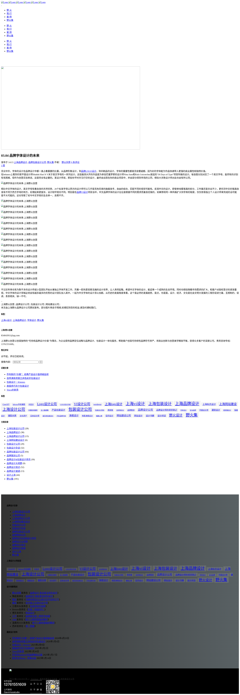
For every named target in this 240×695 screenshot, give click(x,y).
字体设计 (31, 320)
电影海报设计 (87, 416)
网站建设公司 (124, 415)
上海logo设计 (113, 404)
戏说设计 (30, 613)
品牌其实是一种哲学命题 (38, 616)
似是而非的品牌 (38, 606)
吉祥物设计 (120, 410)
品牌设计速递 (13, 471)
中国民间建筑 (33, 410)
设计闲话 (162, 415)
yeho (14, 619)
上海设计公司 (13, 409)
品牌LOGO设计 (88, 171)
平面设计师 (203, 410)
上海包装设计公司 (15, 428)
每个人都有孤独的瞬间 (36, 619)
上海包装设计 (160, 404)
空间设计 (109, 416)
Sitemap (34, 679)
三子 (14, 616)
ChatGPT (5, 404)
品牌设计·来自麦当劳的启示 (43, 593)
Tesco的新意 (12, 390)
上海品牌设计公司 (15, 436)
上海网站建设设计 (15, 440)
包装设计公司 (80, 409)
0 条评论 (75, 162)
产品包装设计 (58, 410)
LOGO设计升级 (65, 404)
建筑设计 (216, 410)
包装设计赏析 (99, 410)
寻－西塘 (30, 626)
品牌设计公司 (145, 409)
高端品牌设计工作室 (48, 679)
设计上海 (11, 475)
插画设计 (30, 580)
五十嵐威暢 (44, 410)
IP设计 (31, 404)
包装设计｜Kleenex (16, 382)
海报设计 (74, 415)
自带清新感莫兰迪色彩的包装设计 (23, 378)
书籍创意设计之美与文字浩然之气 (42, 599)
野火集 (50, 162)
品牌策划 (131, 410)
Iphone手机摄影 (19, 404)
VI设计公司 (82, 404)
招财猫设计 (227, 410)
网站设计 (138, 415)
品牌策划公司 (13, 455)
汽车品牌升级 (61, 416)
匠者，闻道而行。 (36, 609)
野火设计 (175, 415)
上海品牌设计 (20, 162)
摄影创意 (12, 415)
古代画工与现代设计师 (37, 603)
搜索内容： (6, 362)
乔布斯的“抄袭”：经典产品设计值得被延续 (28, 374)
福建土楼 (99, 416)
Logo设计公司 (47, 404)
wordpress (97, 404)
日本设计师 (34, 416)
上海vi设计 (6, 320)
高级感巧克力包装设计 (18, 386)
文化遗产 (23, 416)
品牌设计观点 (13, 467)
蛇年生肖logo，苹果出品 (24, 658)
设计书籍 (150, 415)
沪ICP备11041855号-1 (19, 679)
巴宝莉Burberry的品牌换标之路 (27, 655)
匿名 (14, 599)
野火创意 (66, 162)
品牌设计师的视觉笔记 (166, 410)
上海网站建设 (228, 404)
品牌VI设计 (82, 192)
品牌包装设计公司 (37, 162)
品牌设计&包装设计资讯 (19, 459)
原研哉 (110, 410)
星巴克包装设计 (48, 416)
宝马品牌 (193, 410)
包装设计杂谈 (13, 448)
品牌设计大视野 (14, 463)
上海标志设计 (209, 404)
